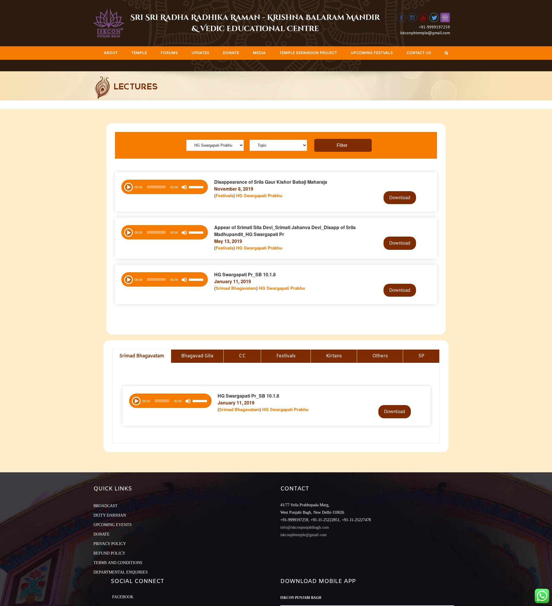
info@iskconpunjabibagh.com (304, 527)
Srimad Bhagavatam (236, 288)
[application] (164, 187)
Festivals (224, 195)
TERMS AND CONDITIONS (117, 563)
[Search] (446, 53)
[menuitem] (110, 53)
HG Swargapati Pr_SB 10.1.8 (245, 274)
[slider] (197, 188)
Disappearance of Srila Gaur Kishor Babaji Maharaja (270, 182)
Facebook (122, 597)
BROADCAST (105, 506)
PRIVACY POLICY (109, 544)
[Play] (128, 186)
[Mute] (184, 187)
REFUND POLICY (109, 553)
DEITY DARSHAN (109, 515)
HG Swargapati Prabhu (259, 195)
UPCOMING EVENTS (112, 525)
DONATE (101, 534)
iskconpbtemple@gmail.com (425, 32)
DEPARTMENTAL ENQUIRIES (120, 572)
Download (399, 197)
